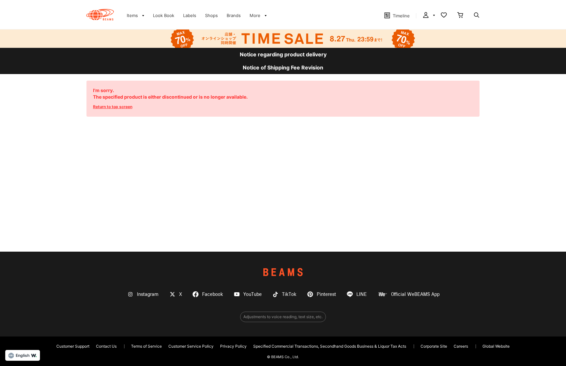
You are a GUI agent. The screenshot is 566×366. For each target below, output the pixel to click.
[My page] (428, 16)
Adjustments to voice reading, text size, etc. (283, 316)
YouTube (252, 294)
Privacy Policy (233, 346)
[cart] (460, 16)
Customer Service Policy (191, 346)
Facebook (212, 294)
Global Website (496, 346)
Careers (461, 346)
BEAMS (283, 272)
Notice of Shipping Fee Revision (283, 67)
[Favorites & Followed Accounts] (444, 16)
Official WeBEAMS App (415, 294)
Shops (211, 15)
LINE (361, 294)
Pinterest (326, 294)
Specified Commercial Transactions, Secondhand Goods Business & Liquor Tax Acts (329, 346)
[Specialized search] (477, 16)
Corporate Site (434, 346)
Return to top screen (112, 106)
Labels (189, 15)
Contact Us (106, 346)
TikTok (289, 294)
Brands (234, 15)
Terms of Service (146, 346)
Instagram (148, 294)
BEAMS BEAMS (100, 15)
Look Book (163, 15)
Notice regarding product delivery (283, 54)
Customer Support (72, 346)
